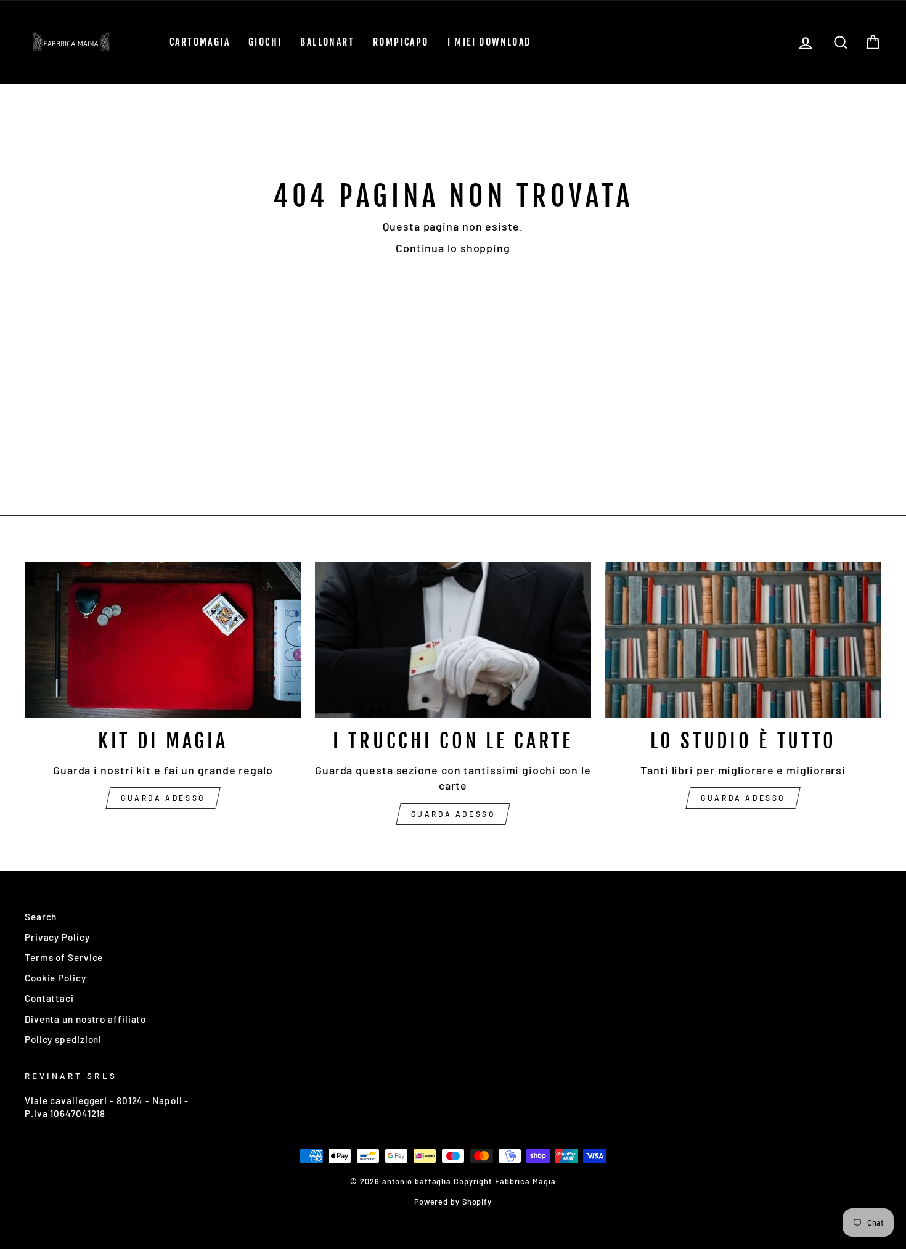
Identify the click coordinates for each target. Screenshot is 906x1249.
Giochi (265, 42)
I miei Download (489, 42)
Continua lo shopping (453, 248)
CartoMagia (199, 42)
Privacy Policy (57, 937)
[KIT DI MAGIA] (163, 640)
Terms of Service (64, 957)
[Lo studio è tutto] (743, 640)
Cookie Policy (55, 977)
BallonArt (327, 42)
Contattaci (49, 998)
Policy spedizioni (63, 1039)
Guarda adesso (163, 797)
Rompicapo (401, 42)
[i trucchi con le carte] (453, 640)
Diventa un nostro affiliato (85, 1019)
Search (41, 916)
